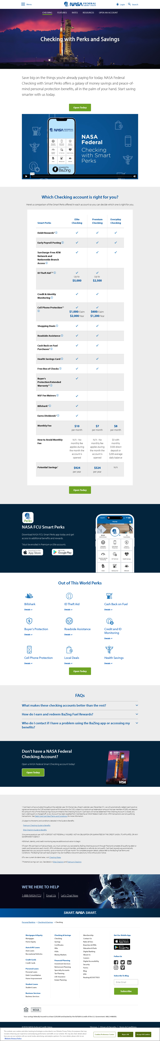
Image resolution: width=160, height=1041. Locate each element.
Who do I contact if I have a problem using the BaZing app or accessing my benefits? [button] (76, 725)
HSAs (56, 951)
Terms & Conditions (128, 1027)
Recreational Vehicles (34, 954)
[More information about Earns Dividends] (58, 416)
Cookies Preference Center (104, 1034)
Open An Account (108, 12)
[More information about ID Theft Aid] (55, 273)
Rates (75, 12)
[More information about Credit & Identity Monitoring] (52, 298)
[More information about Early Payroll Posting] (63, 243)
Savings (57, 941)
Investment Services (62, 963)
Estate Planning (60, 980)
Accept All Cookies (143, 1034)
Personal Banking (28, 922)
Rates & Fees (88, 941)
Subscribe (126, 991)
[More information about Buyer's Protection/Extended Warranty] (51, 386)
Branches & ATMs (89, 945)
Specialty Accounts (61, 970)
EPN (84, 974)
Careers (86, 958)
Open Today (80, 490)
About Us (86, 954)
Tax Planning (59, 973)
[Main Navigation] (23, 4)
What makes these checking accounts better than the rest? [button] (64, 705)
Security (86, 964)
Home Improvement (34, 978)
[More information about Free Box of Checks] (60, 369)
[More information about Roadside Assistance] (62, 336)
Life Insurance (59, 976)
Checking (47, 12)
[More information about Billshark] (50, 406)
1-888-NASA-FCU (31, 895)
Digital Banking (89, 951)
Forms (85, 967)
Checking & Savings (45, 922)
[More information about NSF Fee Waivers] (57, 395)
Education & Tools (90, 948)
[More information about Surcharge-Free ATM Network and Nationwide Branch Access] (47, 263)
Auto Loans (30, 950)
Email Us (51, 895)
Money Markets (60, 954)
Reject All (125, 1034)
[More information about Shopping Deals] (57, 326)
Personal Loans (31, 972)
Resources (88, 12)
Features (62, 12)
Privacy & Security (108, 1027)
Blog (85, 971)
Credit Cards (30, 963)
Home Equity (31, 941)
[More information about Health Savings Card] (62, 359)
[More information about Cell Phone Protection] (39, 311)
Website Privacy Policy (13, 1038)
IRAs (56, 948)
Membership (88, 935)
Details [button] (27, 609)
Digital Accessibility (91, 961)
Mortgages (30, 938)
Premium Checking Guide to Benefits (36, 825)
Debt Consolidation (33, 975)
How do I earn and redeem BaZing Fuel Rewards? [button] (57, 714)
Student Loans (31, 987)
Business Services (32, 996)
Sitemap (93, 1027)
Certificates (59, 945)
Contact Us (87, 938)
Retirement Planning (62, 967)
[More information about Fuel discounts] (51, 349)
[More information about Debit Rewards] (56, 233)
